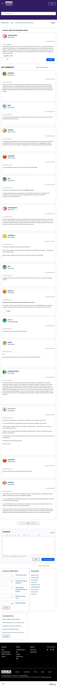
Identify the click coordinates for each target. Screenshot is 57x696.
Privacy (36, 677)
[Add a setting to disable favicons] (51, 67)
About (3, 655)
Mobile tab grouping (22, 605)
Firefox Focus (19, 661)
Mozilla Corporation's (7, 683)
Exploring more (6, 632)
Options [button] (53, 22)
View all (6, 610)
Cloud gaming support (22, 577)
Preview (52, 535)
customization (7, 55)
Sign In (52, 3)
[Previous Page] (19, 526)
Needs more (5, 627)
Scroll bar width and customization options (14, 30)
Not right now (6, 637)
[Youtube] (53, 655)
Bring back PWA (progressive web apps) (40, 621)
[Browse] (2, 3)
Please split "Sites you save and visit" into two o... (42, 637)
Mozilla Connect (9, 3)
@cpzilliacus (5, 278)
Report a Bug (33, 657)
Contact (3, 680)
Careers (3, 661)
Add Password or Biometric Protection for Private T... (23, 592)
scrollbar (12, 55)
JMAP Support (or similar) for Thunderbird (41, 630)
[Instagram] (50, 655)
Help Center (33, 655)
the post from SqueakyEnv (10, 190)
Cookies (44, 677)
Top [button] (4, 692)
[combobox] (28, 13)
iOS (17, 657)
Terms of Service (27, 677)
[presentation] (4, 538)
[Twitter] (47, 655)
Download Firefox (20, 655)
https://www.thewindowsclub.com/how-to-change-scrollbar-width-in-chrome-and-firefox (23, 358)
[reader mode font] (53, 67)
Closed (4, 641)
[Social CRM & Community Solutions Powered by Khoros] (52, 693)
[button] (4, 58)
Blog (17, 664)
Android (18, 659)
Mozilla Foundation (6, 659)
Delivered (5, 639)
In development (6, 634)
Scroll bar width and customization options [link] (25, 22)
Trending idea (6, 625)
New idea (9, 44)
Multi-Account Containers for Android (39, 633)
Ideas (12, 22)
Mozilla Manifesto (6, 657)
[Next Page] (38, 526)
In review (5, 630)
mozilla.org (17, 677)
